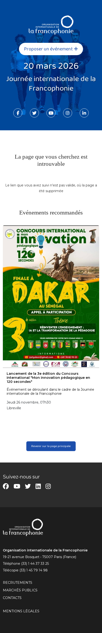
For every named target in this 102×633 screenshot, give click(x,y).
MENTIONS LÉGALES (21, 611)
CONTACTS (12, 598)
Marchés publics (20, 590)
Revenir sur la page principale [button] (51, 446)
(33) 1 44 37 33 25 (35, 563)
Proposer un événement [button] (49, 49)
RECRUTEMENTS (17, 582)
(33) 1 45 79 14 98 (33, 570)
